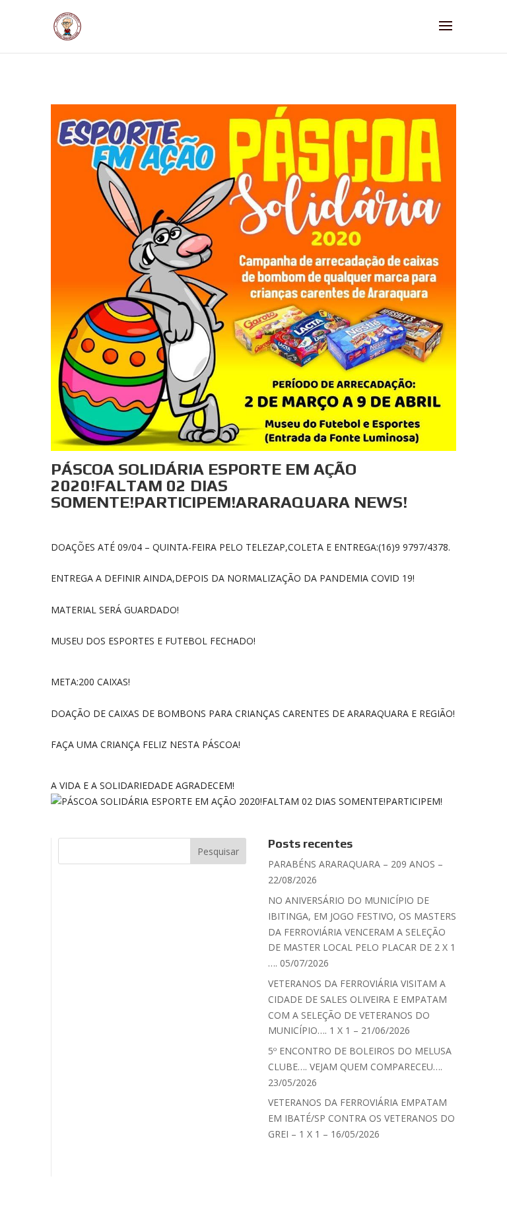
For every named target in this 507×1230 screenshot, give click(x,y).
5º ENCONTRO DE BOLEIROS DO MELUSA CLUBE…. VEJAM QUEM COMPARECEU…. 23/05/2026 (360, 1066)
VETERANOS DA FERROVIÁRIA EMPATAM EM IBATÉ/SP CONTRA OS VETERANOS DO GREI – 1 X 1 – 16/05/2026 (361, 1118)
